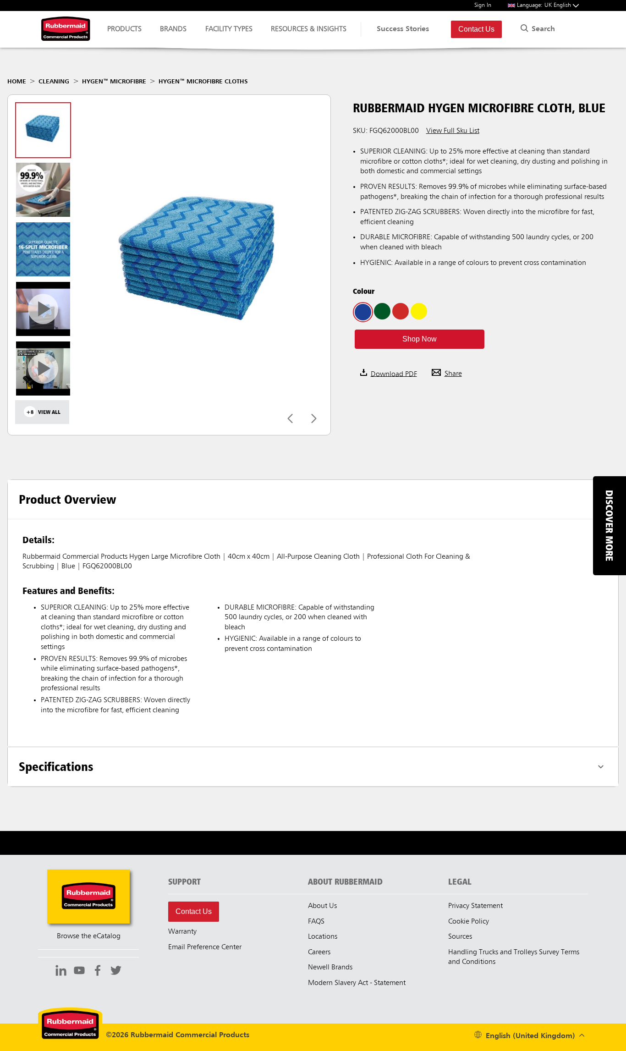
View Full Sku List (452, 131)
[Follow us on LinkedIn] (61, 971)
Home (16, 81)
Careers (319, 952)
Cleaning (53, 81)
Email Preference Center (205, 947)
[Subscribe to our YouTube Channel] (79, 971)
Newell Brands (330, 967)
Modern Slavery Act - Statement (357, 983)
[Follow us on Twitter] (116, 971)
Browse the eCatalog (89, 936)
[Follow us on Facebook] (97, 971)
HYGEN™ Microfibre (114, 81)
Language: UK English (545, 5)
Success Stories (403, 29)
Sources (460, 937)
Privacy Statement (475, 906)
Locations (322, 937)
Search (542, 29)
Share (453, 374)
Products (124, 29)
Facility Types (229, 29)
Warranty (182, 931)
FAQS (316, 921)
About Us (322, 906)
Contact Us (476, 29)
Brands (173, 29)
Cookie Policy (468, 921)
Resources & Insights (308, 29)
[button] (419, 339)
